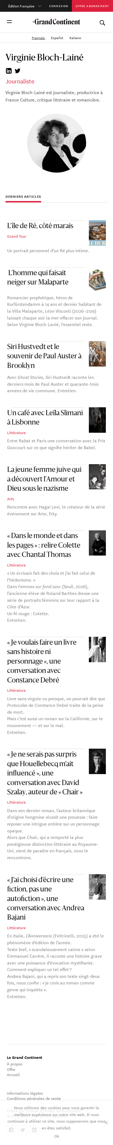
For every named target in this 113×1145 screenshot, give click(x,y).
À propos (14, 1064)
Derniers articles (23, 196)
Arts (10, 499)
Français (39, 37)
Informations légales (25, 1093)
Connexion (59, 5)
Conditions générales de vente (34, 1098)
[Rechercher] (102, 22)
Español (57, 37)
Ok (56, 1136)
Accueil (13, 1074)
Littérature (16, 432)
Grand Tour (16, 236)
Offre (11, 1069)
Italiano (75, 37)
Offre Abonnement (92, 5)
